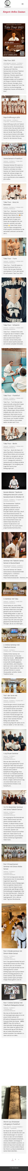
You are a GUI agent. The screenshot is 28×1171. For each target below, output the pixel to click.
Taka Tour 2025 (9, 60)
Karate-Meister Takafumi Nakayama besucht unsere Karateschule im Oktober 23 (14, 494)
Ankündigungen (7, 63)
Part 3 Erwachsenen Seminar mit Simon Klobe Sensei (13, 866)
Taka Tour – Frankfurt (12, 395)
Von (19, 63)
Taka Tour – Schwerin (11, 325)
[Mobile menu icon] (22, 4)
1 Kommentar (13, 1128)
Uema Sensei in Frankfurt (13, 158)
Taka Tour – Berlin (10, 443)
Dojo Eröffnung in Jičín (12, 117)
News (5, 120)
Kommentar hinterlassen (16, 64)
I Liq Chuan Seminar (11, 753)
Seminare (13, 63)
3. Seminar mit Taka (11, 599)
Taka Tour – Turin (10, 258)
